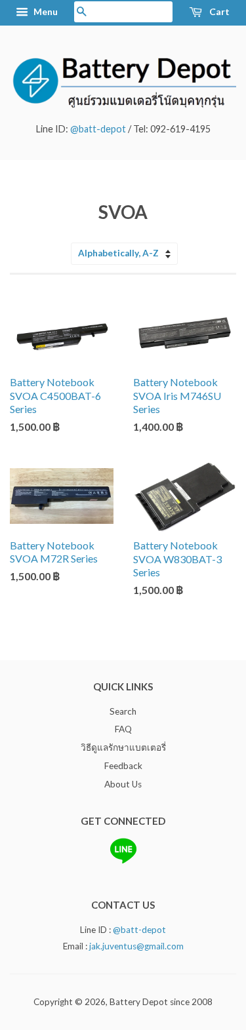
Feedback (123, 766)
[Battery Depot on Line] (123, 861)
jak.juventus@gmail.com (136, 946)
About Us (123, 784)
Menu (44, 11)
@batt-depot (98, 128)
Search (123, 711)
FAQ (123, 729)
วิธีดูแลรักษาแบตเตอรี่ (123, 747)
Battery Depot (139, 1002)
